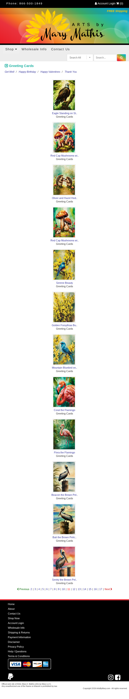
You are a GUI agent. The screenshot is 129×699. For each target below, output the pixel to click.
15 (90, 589)
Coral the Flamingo (64, 410)
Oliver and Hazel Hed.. (64, 198)
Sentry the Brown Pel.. (64, 579)
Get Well (9, 71)
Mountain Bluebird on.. (64, 367)
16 (95, 589)
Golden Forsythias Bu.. (64, 325)
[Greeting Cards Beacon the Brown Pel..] (64, 477)
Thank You (71, 71)
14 (84, 589)
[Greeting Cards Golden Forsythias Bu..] (64, 308)
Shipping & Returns (19, 632)
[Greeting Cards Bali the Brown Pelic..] (64, 520)
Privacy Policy (16, 646)
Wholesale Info (34, 49)
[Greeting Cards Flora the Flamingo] (64, 435)
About (11, 609)
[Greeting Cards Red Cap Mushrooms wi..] (64, 138)
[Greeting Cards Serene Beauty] (64, 265)
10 (63, 589)
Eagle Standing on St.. (64, 113)
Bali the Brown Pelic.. (64, 537)
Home (11, 604)
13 (79, 589)
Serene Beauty (64, 283)
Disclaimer (14, 642)
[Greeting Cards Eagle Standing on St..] (64, 96)
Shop (10, 49)
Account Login (106, 3)
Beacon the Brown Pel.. (64, 495)
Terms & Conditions (19, 656)
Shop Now (14, 618)
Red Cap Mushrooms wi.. (64, 155)
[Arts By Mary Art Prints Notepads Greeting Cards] (65, 26)
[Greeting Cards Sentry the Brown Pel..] (64, 562)
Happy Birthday (27, 71)
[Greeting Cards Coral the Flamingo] (64, 392)
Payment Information (19, 637)
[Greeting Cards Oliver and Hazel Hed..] (64, 180)
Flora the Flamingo (64, 452)
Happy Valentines (50, 71)
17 (100, 589)
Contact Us (60, 49)
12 (74, 589)
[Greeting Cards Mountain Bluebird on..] (64, 350)
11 (68, 589)
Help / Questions (17, 651)
